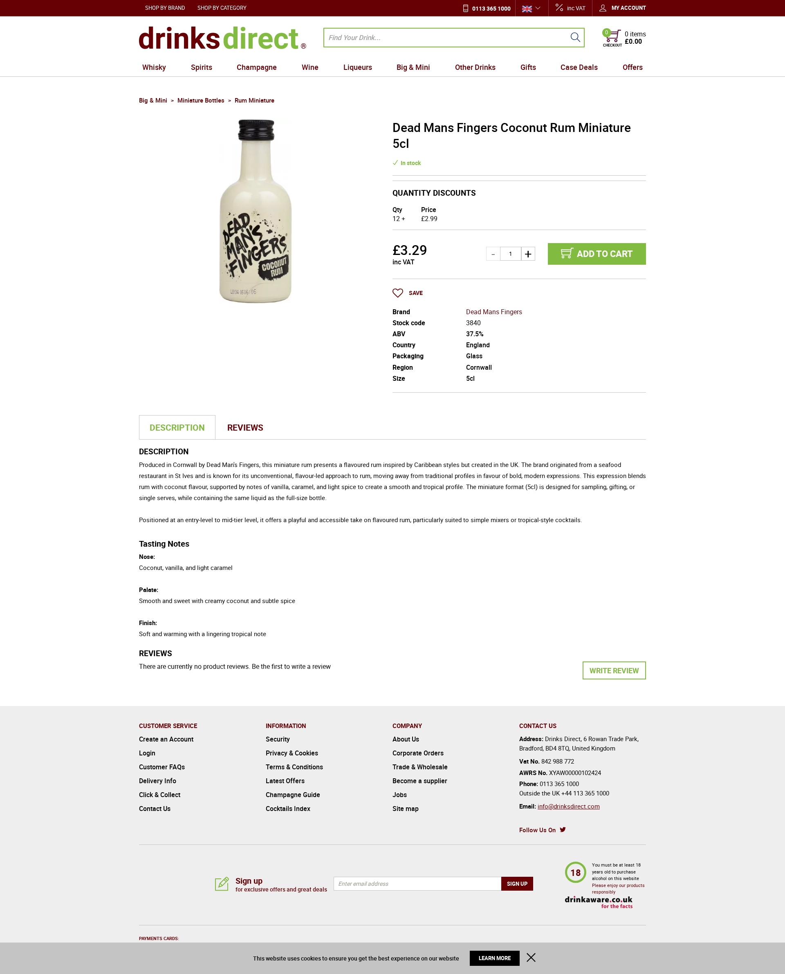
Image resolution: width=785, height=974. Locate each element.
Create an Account (166, 739)
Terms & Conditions (294, 766)
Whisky (154, 67)
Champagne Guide (293, 794)
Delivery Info (157, 780)
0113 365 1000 (491, 8)
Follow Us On (537, 830)
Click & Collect (159, 794)
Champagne (257, 67)
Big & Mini (413, 67)
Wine (310, 67)
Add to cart (605, 253)
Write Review (614, 670)
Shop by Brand (165, 7)
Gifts (528, 67)
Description (177, 427)
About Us (405, 739)
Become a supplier (419, 780)
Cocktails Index (288, 808)
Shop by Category (222, 7)
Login (147, 752)
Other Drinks (475, 67)
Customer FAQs (162, 766)
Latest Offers (285, 780)
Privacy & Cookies (292, 752)
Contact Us (154, 808)
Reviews (245, 427)
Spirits (201, 67)
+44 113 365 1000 (585, 793)
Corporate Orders (418, 752)
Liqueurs (357, 67)
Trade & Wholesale (420, 766)
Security (278, 739)
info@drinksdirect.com (569, 806)
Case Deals (579, 67)
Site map (405, 808)
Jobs (399, 794)
